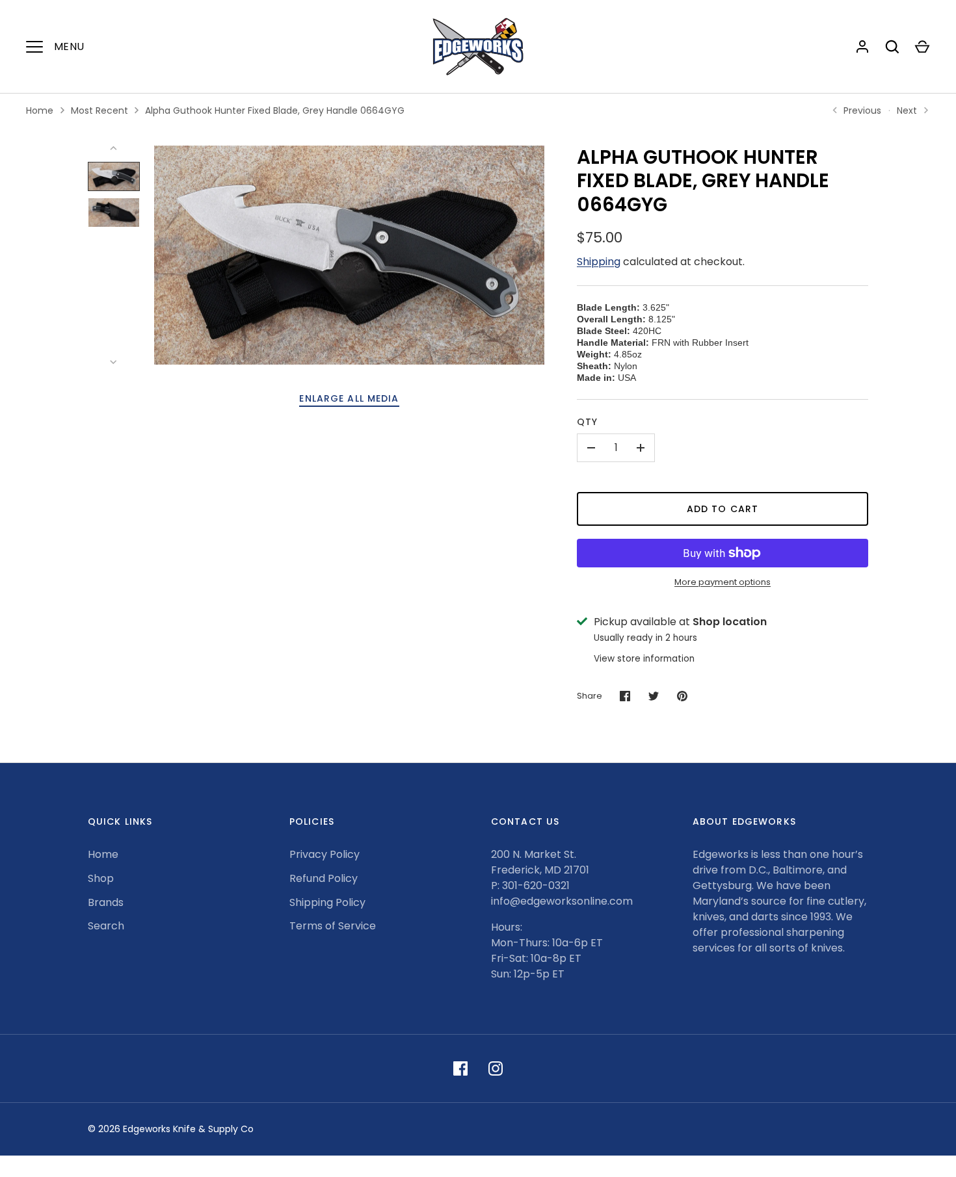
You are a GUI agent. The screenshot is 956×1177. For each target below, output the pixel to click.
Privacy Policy (324, 854)
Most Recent (99, 110)
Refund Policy (323, 878)
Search (106, 925)
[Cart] (922, 46)
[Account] (862, 46)
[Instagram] (495, 1068)
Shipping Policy (327, 902)
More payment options (722, 582)
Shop (101, 878)
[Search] (892, 46)
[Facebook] (460, 1068)
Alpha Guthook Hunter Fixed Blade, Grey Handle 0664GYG (275, 110)
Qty (587, 421)
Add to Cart (722, 508)
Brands (106, 902)
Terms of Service (332, 925)
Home (39, 110)
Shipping (598, 261)
